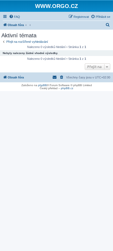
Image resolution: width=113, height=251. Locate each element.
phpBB (42, 85)
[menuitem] (14, 16)
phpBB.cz (67, 88)
